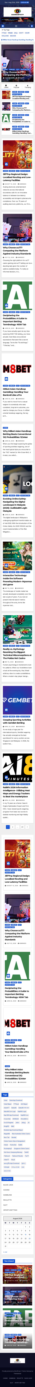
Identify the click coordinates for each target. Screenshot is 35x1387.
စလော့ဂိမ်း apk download (11, 1163)
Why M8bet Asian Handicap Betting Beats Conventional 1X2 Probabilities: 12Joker (17, 434)
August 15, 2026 (11, 184)
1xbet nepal (7, 1104)
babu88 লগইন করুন (24, 1108)
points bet (13, 1145)
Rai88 (20, 1145)
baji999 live (24, 1115)
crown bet (7, 1119)
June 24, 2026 (10, 514)
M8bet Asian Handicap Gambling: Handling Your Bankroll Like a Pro (21, 133)
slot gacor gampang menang (13, 1152)
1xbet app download (15, 1100)
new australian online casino (21, 1133)
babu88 (27, 33)
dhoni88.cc (24, 1119)
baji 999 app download (11, 1115)
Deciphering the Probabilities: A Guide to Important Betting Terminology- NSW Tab (21, 122)
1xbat (5, 1100)
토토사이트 (13, 36)
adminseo (21, 78)
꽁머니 (23, 1163)
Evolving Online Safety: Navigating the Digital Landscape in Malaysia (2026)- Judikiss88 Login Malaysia (15, 505)
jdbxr (17, 1122)
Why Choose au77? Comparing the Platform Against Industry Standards (21, 111)
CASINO (6, 69)
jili (28, 1122)
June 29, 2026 (10, 78)
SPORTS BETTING (25, 69)
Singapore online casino (21, 1148)
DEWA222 (16, 1119)
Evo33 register (8, 1122)
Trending (28, 87)
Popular (16, 87)
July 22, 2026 (10, 257)
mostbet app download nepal (13, 1130)
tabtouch (7, 1156)
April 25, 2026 (10, 726)
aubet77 (6, 1108)
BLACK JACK (8, 1185)
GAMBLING (12, 69)
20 (22, 827)
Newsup (29, 1371)
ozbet (6, 1145)
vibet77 (21, 33)
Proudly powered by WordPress (11, 1371)
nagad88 (7, 1133)
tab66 (26, 1152)
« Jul (5, 1252)
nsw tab (6, 1137)
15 (25, 1235)
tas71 (27, 1156)
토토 (23, 1167)
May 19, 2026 (9, 588)
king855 (6, 1126)
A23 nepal (24, 1104)
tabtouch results (17, 1156)
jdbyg (15, 33)
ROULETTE (7, 1200)
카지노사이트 (5, 36)
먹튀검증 (10, 33)
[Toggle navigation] (16, 26)
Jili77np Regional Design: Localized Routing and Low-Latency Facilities (21, 98)
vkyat (13, 1159)
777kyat (4, 33)
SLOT (18, 69)
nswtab (14, 1137)
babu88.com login (10, 1111)
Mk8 (12, 1126)
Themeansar (17, 1373)
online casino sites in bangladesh (14, 1141)
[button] (29, 26)
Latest (6, 87)
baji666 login (22, 1111)
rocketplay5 (8, 1148)
